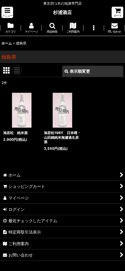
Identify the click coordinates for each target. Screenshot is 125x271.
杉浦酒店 (62, 12)
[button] (7, 12)
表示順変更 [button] (80, 71)
